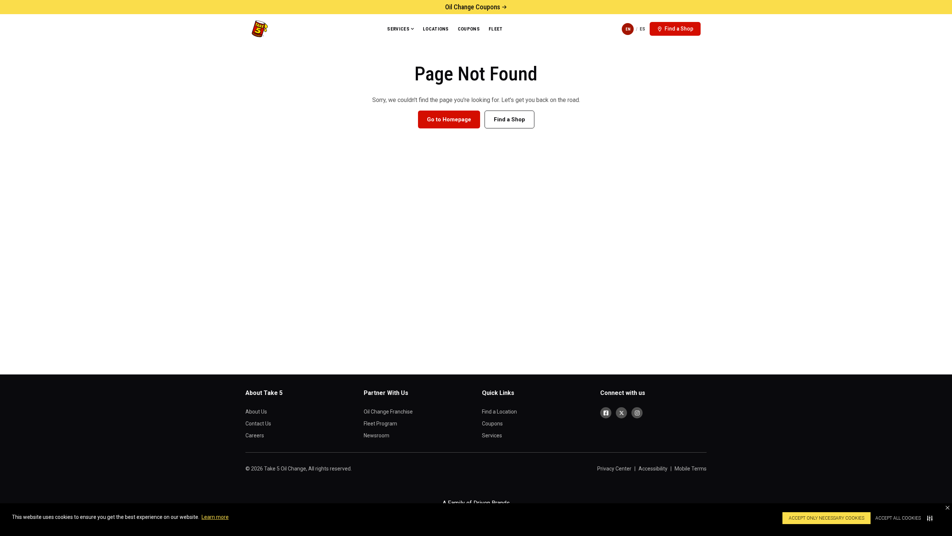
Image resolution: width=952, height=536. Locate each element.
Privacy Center (614, 469)
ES (642, 29)
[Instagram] (637, 412)
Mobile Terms (691, 469)
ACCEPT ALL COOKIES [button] (898, 518)
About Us (256, 412)
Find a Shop (509, 119)
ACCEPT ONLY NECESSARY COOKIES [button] (826, 518)
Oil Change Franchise (388, 412)
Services (398, 29)
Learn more (215, 517)
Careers (254, 435)
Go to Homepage (449, 119)
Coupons (469, 29)
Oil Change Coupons (472, 7)
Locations (436, 29)
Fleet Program (380, 424)
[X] (621, 412)
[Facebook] (605, 412)
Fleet (496, 29)
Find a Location (499, 412)
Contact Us (258, 424)
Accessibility (653, 469)
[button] (947, 507)
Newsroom (376, 435)
